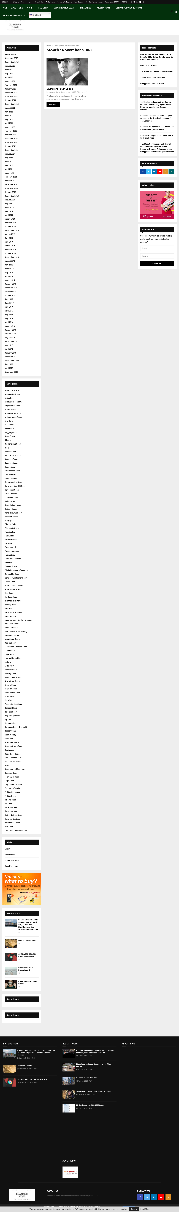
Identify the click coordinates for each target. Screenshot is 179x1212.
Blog (7, 448)
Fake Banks (85, 8)
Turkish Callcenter (12, 792)
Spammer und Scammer (15, 769)
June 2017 (9, 303)
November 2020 (11, 188)
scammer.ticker (54, 92)
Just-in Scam (10, 643)
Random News (11, 708)
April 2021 (9, 169)
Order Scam (10, 696)
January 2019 (10, 250)
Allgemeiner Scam (13, 406)
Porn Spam (9, 700)
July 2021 (9, 158)
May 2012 (9, 345)
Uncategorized (11, 811)
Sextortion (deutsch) (13, 754)
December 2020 (11, 184)
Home (30, 2)
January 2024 (10, 54)
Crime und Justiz (12, 497)
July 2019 (9, 238)
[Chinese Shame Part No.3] (69, 1081)
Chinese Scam (11, 478)
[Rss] (168, 1197)
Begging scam (11, 432)
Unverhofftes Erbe (12, 819)
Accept (134, 1209)
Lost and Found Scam (14, 658)
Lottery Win (9, 666)
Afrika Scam (50, 2)
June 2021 (9, 161)
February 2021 (11, 177)
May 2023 (9, 73)
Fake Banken (78, 2)
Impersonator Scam (13, 612)
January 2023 (10, 89)
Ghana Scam (10, 582)
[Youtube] (161, 1197)
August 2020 (10, 200)
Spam (7, 765)
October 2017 (10, 295)
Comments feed (12, 860)
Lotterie (8, 662)
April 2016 (9, 322)
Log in (7, 849)
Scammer (9, 739)
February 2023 (11, 85)
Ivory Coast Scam (12, 639)
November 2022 (11, 96)
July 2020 (9, 204)
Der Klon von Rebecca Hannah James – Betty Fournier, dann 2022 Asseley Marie (95, 1051)
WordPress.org (11, 866)
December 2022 (11, 93)
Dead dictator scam (13, 505)
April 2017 (9, 311)
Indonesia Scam (12, 624)
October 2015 (10, 334)
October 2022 (10, 100)
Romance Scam (11, 723)
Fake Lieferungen (12, 551)
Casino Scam (10, 467)
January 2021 (10, 181)
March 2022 (10, 127)
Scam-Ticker (39, 2)
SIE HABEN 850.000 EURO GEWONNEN (27, 955)
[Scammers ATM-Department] (11, 971)
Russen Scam (10, 731)
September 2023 (12, 62)
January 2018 (10, 284)
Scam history (10, 735)
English (37, 15)
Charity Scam (10, 475)
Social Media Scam (13, 758)
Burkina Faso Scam (13, 455)
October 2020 (10, 192)
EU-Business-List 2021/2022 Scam (90, 1105)
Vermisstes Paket (12, 823)
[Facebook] (140, 1197)
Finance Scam (11, 566)
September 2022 (12, 104)
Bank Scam (9, 429)
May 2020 (9, 211)
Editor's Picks (10, 524)
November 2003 (11, 372)
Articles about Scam (13, 417)
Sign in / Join (19, 2)
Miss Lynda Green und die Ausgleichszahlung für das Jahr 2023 (156, 118)
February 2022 (11, 131)
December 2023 (11, 58)
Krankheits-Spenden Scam (16, 647)
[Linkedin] (154, 1197)
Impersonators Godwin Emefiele (18, 620)
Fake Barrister (11, 540)
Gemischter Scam (12, 574)
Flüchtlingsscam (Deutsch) (16, 570)
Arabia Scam (10, 410)
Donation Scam (11, 517)
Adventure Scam (12, 390)
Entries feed (10, 855)
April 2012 (9, 349)
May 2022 (9, 119)
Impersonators (11, 616)
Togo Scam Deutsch (13, 784)
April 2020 (9, 215)
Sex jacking (9, 750)
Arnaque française (13, 413)
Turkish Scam (10, 796)
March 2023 (10, 81)
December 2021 (11, 139)
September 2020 (12, 196)
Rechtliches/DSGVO (112, 2)
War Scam (9, 827)
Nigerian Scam (11, 689)
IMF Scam (9, 608)
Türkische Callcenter (64, 2)
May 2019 (9, 242)
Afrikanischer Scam (13, 402)
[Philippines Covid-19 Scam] (11, 984)
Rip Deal (8, 719)
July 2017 (9, 299)
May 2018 (9, 273)
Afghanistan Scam (12, 394)
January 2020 (10, 223)
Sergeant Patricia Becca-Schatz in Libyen (93, 1091)
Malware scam (11, 670)
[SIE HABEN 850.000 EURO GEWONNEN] (11, 957)
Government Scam (13, 589)
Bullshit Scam (10, 452)
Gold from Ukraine (27, 940)
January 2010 (10, 353)
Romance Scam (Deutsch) (16, 727)
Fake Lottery (10, 555)
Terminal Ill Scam (12, 777)
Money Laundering (13, 677)
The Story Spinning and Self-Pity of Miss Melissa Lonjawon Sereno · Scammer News (155, 146)
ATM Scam (9, 425)
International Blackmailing (16, 631)
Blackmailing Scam (13, 444)
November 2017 (11, 292)
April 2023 (9, 77)
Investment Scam (12, 635)
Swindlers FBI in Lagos (60, 88)
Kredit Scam (10, 651)
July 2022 (9, 112)
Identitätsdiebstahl (13, 601)
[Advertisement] (89, 1136)
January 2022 (10, 135)
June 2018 (9, 269)
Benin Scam (10, 436)
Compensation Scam (64, 8)
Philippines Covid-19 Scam (152, 83)
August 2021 (10, 154)
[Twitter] (147, 1197)
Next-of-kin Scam (12, 681)
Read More (145, 1209)
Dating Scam (10, 501)
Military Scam (10, 674)
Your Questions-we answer (16, 830)
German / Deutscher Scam (129, 8)
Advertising (17, 8)
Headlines (9, 593)
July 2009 (9, 364)
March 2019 (10, 246)
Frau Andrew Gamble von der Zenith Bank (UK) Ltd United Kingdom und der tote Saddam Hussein (28, 925)
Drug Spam (9, 520)
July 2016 (9, 315)
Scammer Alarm (12, 742)
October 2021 (10, 146)
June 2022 (9, 116)
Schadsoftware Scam (14, 746)
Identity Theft (10, 605)
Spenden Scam (11, 773)
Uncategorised (11, 807)
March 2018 (10, 280)
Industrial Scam (11, 628)
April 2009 (9, 368)
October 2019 (10, 226)
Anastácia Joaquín (148, 135)
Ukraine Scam (11, 800)
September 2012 (12, 341)
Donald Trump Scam (13, 513)
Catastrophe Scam (12, 471)
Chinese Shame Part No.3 (86, 1078)
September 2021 (12, 150)
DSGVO (124, 2)
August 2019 (10, 234)
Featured (43, 8)
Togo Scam (9, 781)
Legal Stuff (9, 654)
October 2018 (10, 253)
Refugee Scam (11, 712)
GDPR (29, 8)
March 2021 (10, 173)
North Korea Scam (12, 693)
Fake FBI (51, 60)
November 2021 (11, 142)
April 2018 (9, 276)
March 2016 (10, 326)
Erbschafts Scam (12, 528)
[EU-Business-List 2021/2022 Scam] (69, 1108)
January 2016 (10, 330)
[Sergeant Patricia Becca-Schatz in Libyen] (69, 1094)
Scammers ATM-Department (26, 969)
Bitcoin (8, 440)
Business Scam (11, 459)
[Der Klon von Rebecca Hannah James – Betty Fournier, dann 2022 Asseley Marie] (69, 1053)
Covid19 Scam (11, 494)
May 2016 (9, 318)
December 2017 (11, 288)
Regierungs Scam (12, 716)
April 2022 (9, 123)
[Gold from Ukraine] (11, 943)
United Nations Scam (14, 815)
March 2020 (10, 219)
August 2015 (10, 338)
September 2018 (12, 257)
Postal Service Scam (13, 704)
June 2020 (9, 207)
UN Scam (8, 804)
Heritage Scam (11, 597)
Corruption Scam (12, 490)
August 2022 (10, 108)
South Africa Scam (13, 761)
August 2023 (10, 66)
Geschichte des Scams (94, 2)
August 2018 (10, 261)
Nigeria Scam (103, 8)
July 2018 (9, 265)
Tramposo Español (13, 788)
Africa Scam (59, 60)
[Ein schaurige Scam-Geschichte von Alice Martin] (69, 1067)
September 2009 (12, 360)
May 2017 (9, 307)
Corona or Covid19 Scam (15, 486)
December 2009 (11, 357)
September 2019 (12, 230)
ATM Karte (9, 421)
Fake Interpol (10, 547)
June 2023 (9, 70)
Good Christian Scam (14, 585)
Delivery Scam (11, 509)
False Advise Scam (13, 559)
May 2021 (9, 165)
